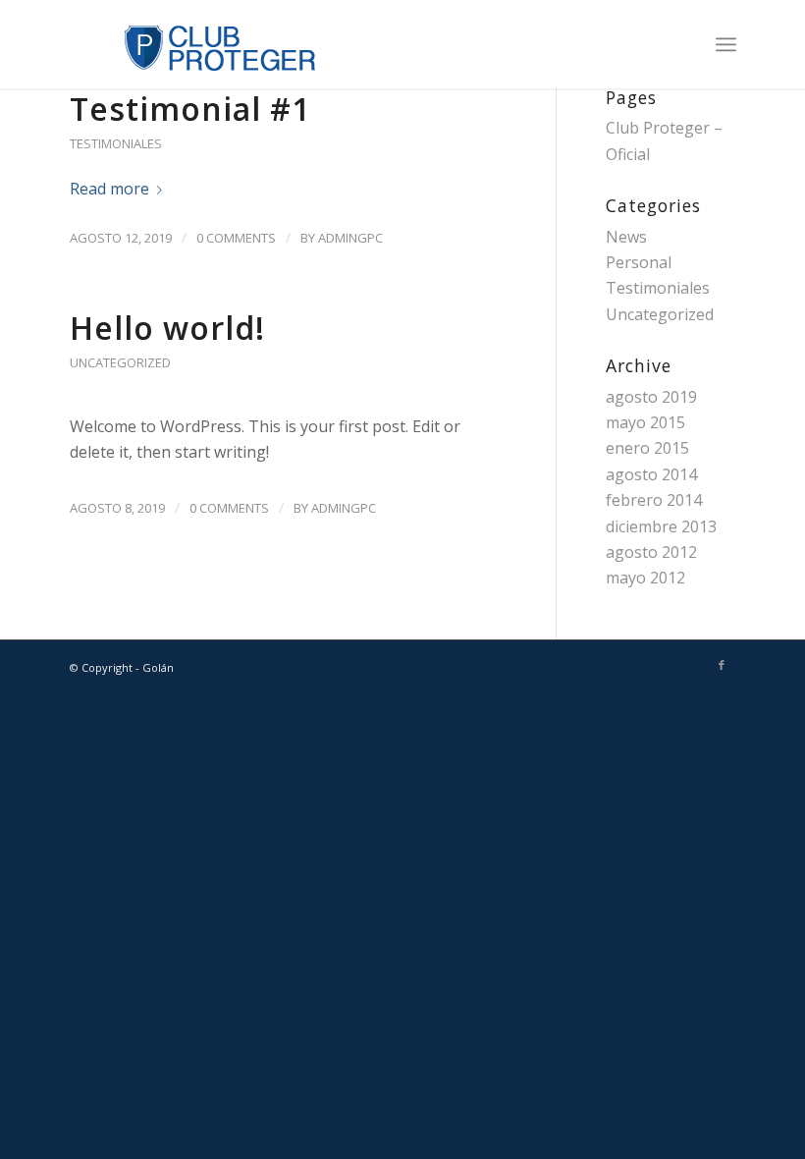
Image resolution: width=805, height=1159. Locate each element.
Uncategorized (120, 362)
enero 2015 (647, 448)
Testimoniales (116, 143)
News (626, 237)
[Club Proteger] (193, 44)
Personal (638, 262)
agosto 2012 (651, 552)
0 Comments (236, 238)
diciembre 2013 (661, 526)
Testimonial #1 (190, 108)
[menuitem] (726, 44)
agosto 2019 (651, 397)
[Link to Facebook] (721, 665)
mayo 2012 (645, 577)
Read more (109, 188)
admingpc (350, 238)
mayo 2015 (645, 422)
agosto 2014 (651, 474)
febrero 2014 (654, 500)
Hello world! (167, 327)
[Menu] (726, 44)
